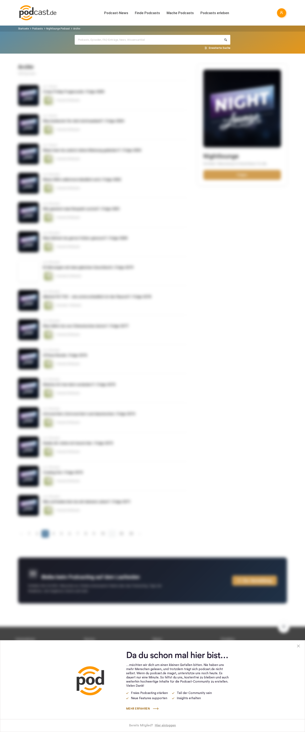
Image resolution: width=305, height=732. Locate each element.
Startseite (23, 28)
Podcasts (37, 28)
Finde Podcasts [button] (147, 13)
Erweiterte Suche (219, 47)
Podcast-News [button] (116, 13)
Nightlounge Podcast (58, 28)
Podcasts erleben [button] (214, 13)
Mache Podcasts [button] (180, 13)
